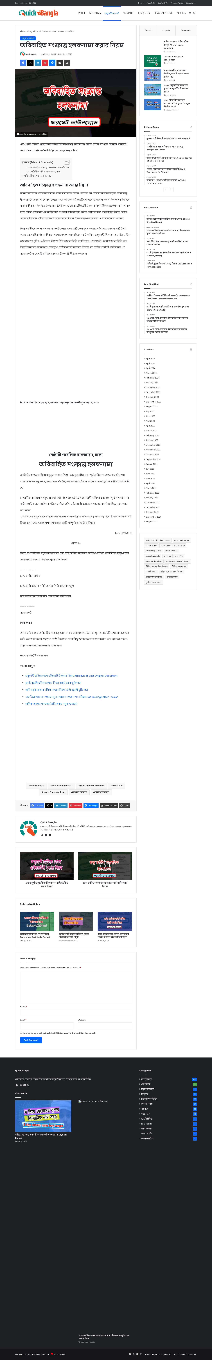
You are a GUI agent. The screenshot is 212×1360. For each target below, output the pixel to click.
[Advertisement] (76, 294)
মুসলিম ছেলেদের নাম (153, 582)
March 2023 (151, 430)
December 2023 (153, 387)
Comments (186, 30)
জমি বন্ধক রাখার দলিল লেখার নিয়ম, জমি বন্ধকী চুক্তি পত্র (56, 690)
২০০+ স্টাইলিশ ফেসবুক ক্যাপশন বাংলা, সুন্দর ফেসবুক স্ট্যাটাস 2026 (177, 103)
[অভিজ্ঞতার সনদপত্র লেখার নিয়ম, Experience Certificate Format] (37, 921)
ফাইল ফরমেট (80, 792)
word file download (54, 792)
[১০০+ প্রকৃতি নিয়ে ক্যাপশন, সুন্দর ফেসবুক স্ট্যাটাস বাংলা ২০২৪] (152, 89)
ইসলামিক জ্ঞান (151, 571)
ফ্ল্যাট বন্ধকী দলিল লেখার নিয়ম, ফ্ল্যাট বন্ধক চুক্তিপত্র (53, 683)
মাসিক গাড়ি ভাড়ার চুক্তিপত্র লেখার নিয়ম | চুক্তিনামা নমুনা (74, 935)
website (167, 556)
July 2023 (150, 411)
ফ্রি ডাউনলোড (102, 792)
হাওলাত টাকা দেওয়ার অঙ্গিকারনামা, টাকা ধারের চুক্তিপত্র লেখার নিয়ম (104, 1337)
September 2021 (153, 517)
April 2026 (150, 358)
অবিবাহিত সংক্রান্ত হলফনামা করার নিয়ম (49, 168)
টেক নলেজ (94, 13)
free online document (92, 786)
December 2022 (153, 445)
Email (23, 1020)
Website (82, 1020)
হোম (83, 13)
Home (141, 3)
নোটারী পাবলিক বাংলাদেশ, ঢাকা (45, 172)
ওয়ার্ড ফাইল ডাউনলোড (154, 577)
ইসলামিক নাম (146, 1079)
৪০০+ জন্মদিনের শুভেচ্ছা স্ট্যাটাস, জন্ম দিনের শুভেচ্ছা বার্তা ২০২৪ (176, 74)
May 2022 (150, 478)
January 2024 (152, 382)
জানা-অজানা (146, 1129)
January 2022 (152, 497)
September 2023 (153, 402)
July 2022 (150, 469)
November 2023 (153, 392)
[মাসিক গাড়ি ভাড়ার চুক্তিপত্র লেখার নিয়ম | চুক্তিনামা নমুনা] (76, 921)
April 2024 (150, 368)
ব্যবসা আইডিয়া (147, 1138)
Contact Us (163, 3)
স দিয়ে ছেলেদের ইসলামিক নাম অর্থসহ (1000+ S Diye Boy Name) (41, 1136)
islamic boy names (153, 550)
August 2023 (152, 406)
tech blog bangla (153, 556)
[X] (21, 1085)
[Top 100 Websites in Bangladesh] (152, 61)
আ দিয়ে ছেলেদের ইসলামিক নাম (177, 561)
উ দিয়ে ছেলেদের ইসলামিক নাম (172, 571)
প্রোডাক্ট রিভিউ (144, 13)
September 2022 (153, 459)
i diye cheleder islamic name (173, 545)
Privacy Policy (177, 3)
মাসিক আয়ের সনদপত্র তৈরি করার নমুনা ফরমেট (51, 704)
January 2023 (152, 440)
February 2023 (152, 435)
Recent (148, 30)
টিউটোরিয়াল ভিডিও (163, 13)
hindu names (151, 545)
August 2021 (151, 521)
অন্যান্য (180, 13)
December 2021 (153, 502)
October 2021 (152, 512)
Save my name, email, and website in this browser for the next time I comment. (59, 1033)
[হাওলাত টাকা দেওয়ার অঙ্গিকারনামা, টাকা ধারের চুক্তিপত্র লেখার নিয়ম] (107, 1216)
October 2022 (152, 454)
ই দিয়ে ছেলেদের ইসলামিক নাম (157, 566)
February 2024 (152, 378)
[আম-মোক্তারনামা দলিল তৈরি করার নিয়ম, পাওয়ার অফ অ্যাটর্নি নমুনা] (115, 921)
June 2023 (150, 416)
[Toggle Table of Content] (65, 162)
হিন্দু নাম (144, 1094)
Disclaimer (190, 3)
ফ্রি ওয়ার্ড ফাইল (172, 577)
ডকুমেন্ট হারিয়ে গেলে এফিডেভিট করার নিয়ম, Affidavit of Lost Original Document (71, 676)
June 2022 (150, 474)
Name (23, 1007)
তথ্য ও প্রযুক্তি (146, 1133)
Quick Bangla (30, 54)
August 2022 (152, 464)
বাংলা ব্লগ (145, 1109)
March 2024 (151, 373)
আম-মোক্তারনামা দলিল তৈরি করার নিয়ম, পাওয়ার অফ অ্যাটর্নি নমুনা (113, 935)
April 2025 (150, 363)
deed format (37, 786)
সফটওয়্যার (128, 13)
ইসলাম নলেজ (147, 1104)
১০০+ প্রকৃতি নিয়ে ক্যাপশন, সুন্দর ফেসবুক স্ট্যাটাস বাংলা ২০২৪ (176, 89)
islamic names (172, 550)
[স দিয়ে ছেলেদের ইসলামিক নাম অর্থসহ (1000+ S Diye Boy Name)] (43, 1116)
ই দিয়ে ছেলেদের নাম (179, 566)
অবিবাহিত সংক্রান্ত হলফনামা (38, 176)
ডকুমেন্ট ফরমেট (112, 13)
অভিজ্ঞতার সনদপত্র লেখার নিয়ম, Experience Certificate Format (35, 935)
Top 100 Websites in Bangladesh (173, 58)
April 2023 (150, 426)
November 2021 (153, 507)
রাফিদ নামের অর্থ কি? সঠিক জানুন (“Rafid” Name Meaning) (176, 45)
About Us (151, 3)
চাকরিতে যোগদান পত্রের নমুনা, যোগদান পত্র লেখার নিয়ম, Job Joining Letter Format (71, 697)
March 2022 (151, 488)
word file (117, 786)
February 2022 (152, 493)
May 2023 (150, 421)
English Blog (146, 1124)
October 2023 (152, 397)
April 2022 (150, 483)
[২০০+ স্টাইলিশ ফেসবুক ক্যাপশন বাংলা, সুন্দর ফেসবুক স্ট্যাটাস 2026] (152, 104)
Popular (166, 30)
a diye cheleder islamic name (158, 540)
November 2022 (153, 450)
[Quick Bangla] (38, 13)
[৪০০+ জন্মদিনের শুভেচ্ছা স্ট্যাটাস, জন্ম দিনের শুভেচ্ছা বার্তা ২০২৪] (152, 75)
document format (62, 786)
